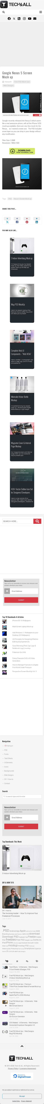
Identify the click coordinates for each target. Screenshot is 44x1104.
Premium (28, 984)
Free (26, 937)
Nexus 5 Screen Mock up (22, 199)
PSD (5, 750)
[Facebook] (9, 18)
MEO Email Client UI (16, 1006)
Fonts (6, 754)
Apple (23, 931)
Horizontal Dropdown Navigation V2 (22, 1025)
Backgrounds (9, 771)
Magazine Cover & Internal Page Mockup (21, 444)
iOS (40, 940)
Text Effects (8, 758)
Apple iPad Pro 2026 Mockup (19, 995)
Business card (13, 934)
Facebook (22, 937)
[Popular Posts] (17, 961)
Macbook (24, 943)
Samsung (21, 948)
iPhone (9, 942)
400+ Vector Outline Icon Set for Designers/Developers (22, 490)
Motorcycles (6, 948)
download (34, 933)
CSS (27, 934)
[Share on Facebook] (17, 220)
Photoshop (14, 948)
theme (4, 951)
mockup (13, 945)
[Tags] (37, 961)
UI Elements (8, 762)
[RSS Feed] (19, 18)
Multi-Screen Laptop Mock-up (22, 626)
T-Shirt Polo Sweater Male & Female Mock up (25, 986)
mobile (36, 943)
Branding (5, 934)
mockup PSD (23, 946)
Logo (19, 943)
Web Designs (8, 86)
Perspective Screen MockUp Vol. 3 (24, 671)
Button (20, 934)
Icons (6, 767)
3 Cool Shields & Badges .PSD (19, 969)
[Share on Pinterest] (27, 220)
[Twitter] (14, 19)
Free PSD (20, 940)
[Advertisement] (22, 44)
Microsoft (31, 943)
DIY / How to (8, 779)
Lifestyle (15, 943)
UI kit (10, 951)
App (17, 931)
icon (31, 940)
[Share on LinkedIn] (37, 220)
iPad (4, 943)
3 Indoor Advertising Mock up (21, 258)
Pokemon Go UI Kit (19, 652)
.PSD (10, 199)
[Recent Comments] (27, 961)
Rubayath (8, 82)
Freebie (32, 936)
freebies (11, 939)
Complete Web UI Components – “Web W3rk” (21, 352)
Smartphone (29, 948)
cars (24, 934)
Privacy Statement (26, 1101)
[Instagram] (24, 18)
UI (7, 951)
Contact (7, 783)
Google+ (27, 940)
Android (13, 931)
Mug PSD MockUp (18, 304)
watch (16, 951)
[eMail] (34, 18)
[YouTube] (29, 18)
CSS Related (13, 1023)
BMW (38, 931)
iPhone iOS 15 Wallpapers (21, 620)
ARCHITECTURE (31, 931)
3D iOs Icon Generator (17, 1016)
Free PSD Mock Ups (22, 82)
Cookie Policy (16, 1101)
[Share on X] (7, 220)
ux (13, 951)
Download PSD (10, 936)
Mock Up (5, 946)
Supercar (37, 948)
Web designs (21, 951)
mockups (31, 946)
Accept (22, 1096)
